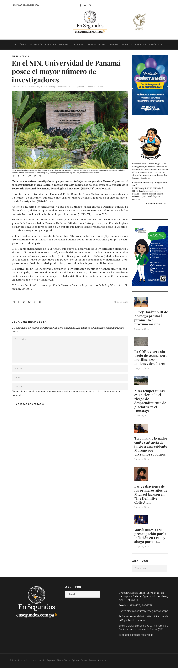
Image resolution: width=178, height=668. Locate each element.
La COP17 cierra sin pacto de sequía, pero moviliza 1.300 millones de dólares (151, 357)
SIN (101, 86)
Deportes (77, 44)
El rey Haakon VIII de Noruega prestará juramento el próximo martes (151, 318)
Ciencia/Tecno (96, 44)
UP (108, 86)
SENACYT (92, 86)
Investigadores (77, 86)
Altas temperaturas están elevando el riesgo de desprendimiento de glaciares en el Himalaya (150, 401)
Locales (50, 44)
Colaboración (18, 86)
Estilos (127, 44)
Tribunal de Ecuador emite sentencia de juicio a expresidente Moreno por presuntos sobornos (150, 446)
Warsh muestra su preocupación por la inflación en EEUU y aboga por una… (150, 535)
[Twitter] (85, 5)
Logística (155, 44)
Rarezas (140, 44)
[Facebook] (80, 5)
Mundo (63, 44)
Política (21, 44)
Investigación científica (58, 86)
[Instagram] (90, 5)
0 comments (122, 302)
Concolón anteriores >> (157, 203)
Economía (35, 44)
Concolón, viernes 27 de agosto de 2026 (149, 183)
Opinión (114, 44)
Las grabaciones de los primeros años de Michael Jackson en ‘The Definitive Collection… (150, 494)
